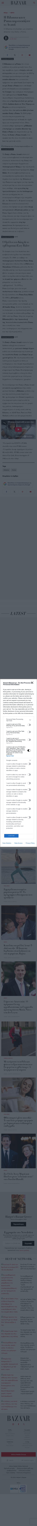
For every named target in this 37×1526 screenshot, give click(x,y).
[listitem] (18, 719)
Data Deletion (6, 843)
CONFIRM (11, 835)
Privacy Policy (30, 843)
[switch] (29, 725)
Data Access (18, 843)
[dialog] (18, 763)
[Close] (33, 683)
